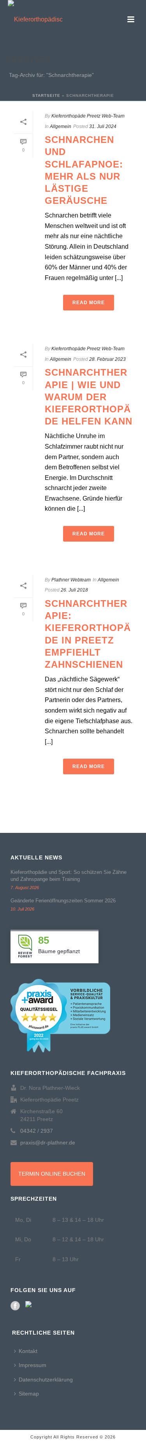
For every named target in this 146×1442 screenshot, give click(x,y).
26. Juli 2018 (74, 590)
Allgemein (60, 126)
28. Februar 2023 (107, 359)
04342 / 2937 (36, 1131)
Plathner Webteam (71, 580)
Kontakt (28, 1351)
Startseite (46, 95)
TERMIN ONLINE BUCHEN (51, 1174)
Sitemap (29, 1393)
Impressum (32, 1365)
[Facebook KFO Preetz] (15, 1305)
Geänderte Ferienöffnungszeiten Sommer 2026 (63, 901)
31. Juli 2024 (102, 126)
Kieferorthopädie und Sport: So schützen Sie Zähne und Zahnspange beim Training (69, 875)
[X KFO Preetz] (30, 1305)
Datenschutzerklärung (46, 1379)
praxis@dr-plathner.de (47, 1142)
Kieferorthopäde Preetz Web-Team (88, 116)
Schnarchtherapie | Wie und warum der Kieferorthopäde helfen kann (88, 396)
